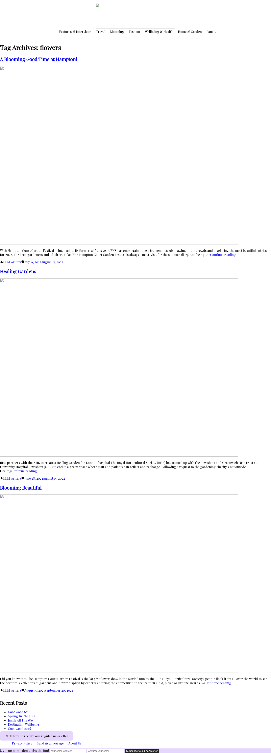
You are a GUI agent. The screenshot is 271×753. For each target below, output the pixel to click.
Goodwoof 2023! (19, 728)
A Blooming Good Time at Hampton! (38, 59)
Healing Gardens (18, 271)
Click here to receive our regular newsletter (36, 736)
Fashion (134, 32)
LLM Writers (12, 262)
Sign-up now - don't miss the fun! (24, 750)
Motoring (117, 32)
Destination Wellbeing (23, 724)
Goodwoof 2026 (19, 712)
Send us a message (50, 743)
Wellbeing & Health (159, 32)
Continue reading (223, 255)
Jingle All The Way (21, 720)
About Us (75, 743)
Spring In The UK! (21, 716)
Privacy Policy (22, 743)
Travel (100, 32)
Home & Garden (190, 32)
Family (211, 32)
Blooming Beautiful (21, 487)
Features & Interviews (75, 32)
